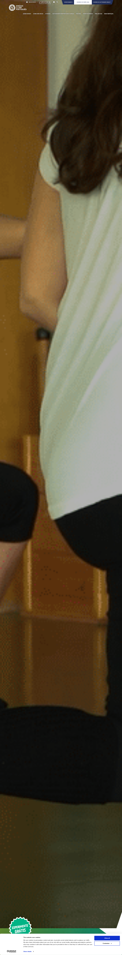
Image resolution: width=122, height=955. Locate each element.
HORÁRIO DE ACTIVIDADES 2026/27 (101, 2)
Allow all (107, 938)
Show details (27, 951)
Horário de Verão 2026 (83, 2)
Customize (106, 943)
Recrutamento (68, 2)
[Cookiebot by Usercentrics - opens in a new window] (11, 951)
